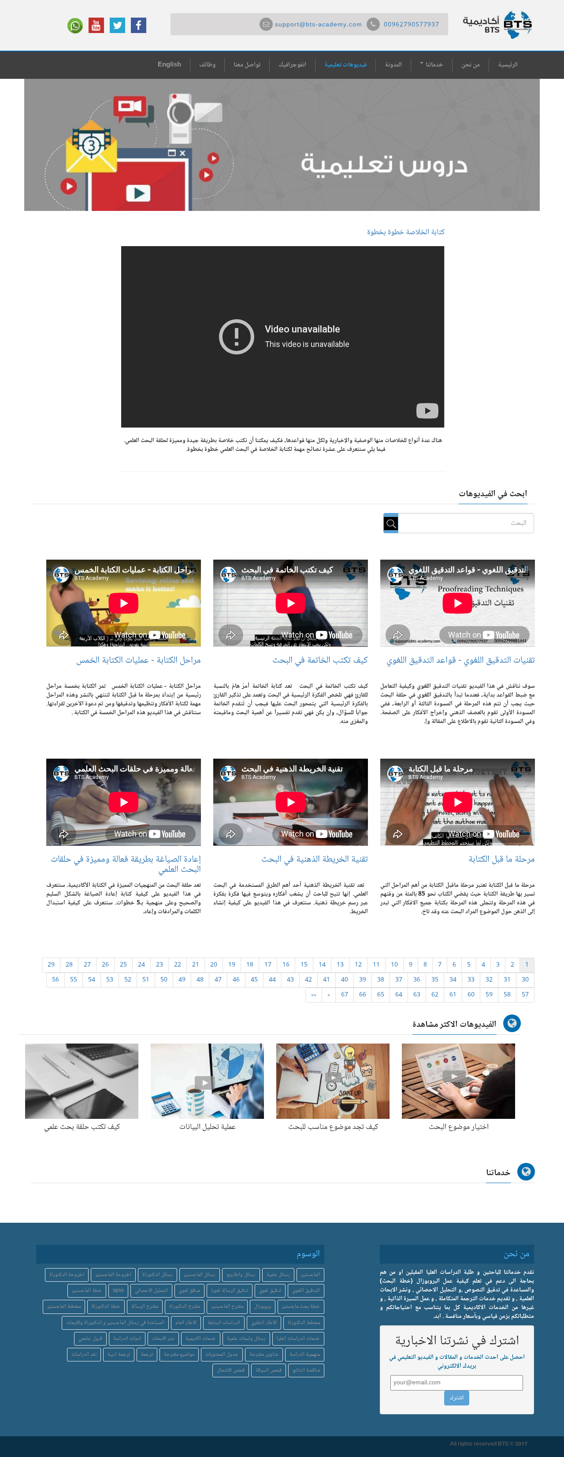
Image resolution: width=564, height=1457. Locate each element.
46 (236, 980)
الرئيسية (508, 65)
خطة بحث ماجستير (301, 1306)
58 (507, 995)
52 (127, 980)
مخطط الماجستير (64, 1306)
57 (525, 995)
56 (55, 980)
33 (471, 980)
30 (525, 980)
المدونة (393, 65)
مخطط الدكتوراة (304, 1323)
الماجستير (310, 1275)
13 (340, 965)
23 (159, 965)
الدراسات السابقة (224, 1323)
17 (267, 965)
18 (249, 965)
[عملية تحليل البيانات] (207, 1083)
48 (200, 980)
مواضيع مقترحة (179, 1354)
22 (177, 965)
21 (195, 965)
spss (118, 1290)
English (169, 65)
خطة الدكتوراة (106, 1306)
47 (218, 980)
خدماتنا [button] (433, 65)
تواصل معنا (247, 65)
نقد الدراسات (83, 1354)
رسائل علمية (278, 1275)
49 (182, 980)
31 (507, 980)
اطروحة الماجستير (113, 1275)
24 (141, 965)
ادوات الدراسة (127, 1338)
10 (394, 965)
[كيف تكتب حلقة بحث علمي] (81, 1083)
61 (452, 995)
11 (376, 965)
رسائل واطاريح (241, 1275)
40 (344, 980)
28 (69, 965)
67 (344, 995)
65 (380, 995)
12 (358, 965)
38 (380, 980)
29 (51, 965)
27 (87, 965)
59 (489, 995)
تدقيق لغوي (270, 1290)
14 (322, 965)
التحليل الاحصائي (151, 1290)
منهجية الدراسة (304, 1354)
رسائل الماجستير (199, 1275)
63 (416, 995)
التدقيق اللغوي (306, 1290)
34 (452, 980)
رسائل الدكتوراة (157, 1275)
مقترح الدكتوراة (184, 1306)
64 (398, 995)
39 (362, 980)
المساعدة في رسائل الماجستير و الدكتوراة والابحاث (115, 1323)
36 (416, 980)
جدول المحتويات (221, 1354)
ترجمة (147, 1354)
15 (304, 965)
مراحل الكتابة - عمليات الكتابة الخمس (138, 660)
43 (290, 980)
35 (434, 980)
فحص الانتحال (231, 1370)
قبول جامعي (90, 1338)
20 (213, 965)
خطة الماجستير (87, 1290)
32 (489, 980)
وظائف (207, 65)
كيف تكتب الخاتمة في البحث (320, 660)
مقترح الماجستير (227, 1306)
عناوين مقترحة (263, 1354)
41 (326, 980)
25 (123, 965)
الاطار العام (186, 1323)
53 (109, 980)
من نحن (470, 65)
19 (231, 965)
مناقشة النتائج (306, 1370)
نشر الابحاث (163, 1338)
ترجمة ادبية (119, 1354)
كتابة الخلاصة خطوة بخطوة (406, 232)
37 (398, 980)
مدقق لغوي (189, 1290)
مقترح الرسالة (144, 1306)
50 (163, 980)
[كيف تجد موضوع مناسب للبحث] (333, 1083)
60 (471, 995)
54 (91, 980)
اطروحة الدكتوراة (66, 1275)
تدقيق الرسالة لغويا (229, 1290)
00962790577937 (411, 25)
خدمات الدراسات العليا (298, 1338)
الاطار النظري (264, 1323)
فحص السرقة (269, 1370)
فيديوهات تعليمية (345, 65)
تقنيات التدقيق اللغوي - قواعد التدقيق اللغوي (460, 660)
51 (145, 980)
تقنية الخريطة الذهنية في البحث (314, 859)
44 (272, 980)
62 (434, 995)
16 (285, 965)
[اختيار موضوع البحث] (458, 1083)
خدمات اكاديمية (201, 1338)
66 (362, 995)
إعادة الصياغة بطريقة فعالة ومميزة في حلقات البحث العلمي (126, 865)
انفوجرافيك (292, 65)
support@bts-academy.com (318, 25)
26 (105, 965)
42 (308, 980)
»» (313, 995)
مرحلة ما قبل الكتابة (501, 859)
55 (73, 980)
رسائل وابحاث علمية (246, 1338)
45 (254, 980)
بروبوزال (262, 1306)
